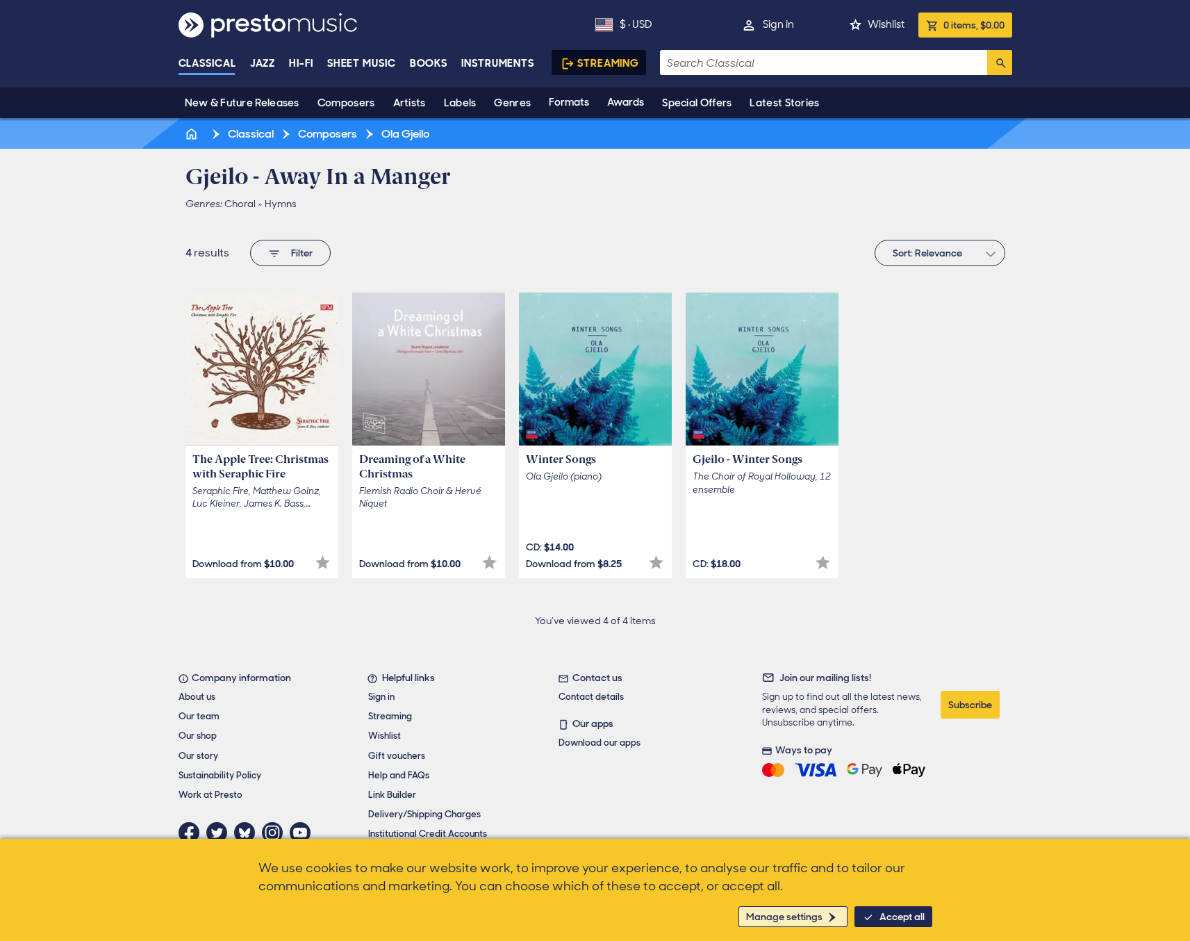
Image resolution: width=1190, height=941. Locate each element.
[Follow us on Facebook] (192, 832)
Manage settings (784, 916)
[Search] (999, 62)
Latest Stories (784, 103)
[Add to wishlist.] (322, 562)
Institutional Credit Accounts (427, 834)
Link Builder (392, 795)
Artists (409, 103)
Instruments (497, 63)
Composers (346, 103)
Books (429, 63)
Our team (199, 716)
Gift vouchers (396, 756)
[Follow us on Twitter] (220, 832)
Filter (302, 253)
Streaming (608, 63)
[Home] (193, 133)
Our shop (198, 736)
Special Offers (697, 103)
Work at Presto (210, 795)
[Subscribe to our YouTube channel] (303, 832)
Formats (569, 102)
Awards (625, 102)
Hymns (281, 203)
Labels (460, 103)
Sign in (778, 24)
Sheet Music (361, 63)
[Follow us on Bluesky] (248, 832)
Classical (207, 63)
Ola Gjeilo (404, 133)
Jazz (263, 63)
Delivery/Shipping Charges (424, 814)
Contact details (591, 697)
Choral (240, 203)
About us (197, 697)
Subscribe (970, 704)
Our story (198, 756)
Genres (512, 103)
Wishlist (886, 24)
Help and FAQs (398, 775)
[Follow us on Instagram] (276, 832)
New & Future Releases (242, 103)
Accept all (902, 916)
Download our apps (600, 742)
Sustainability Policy (220, 775)
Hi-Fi (301, 63)
